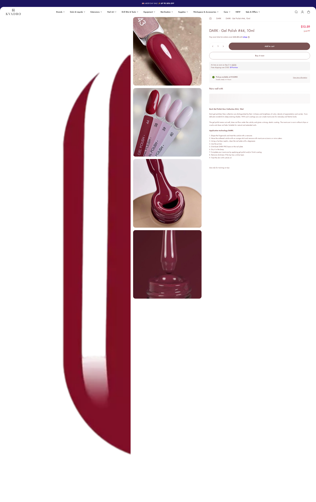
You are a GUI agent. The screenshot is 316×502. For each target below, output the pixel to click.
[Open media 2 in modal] (167, 51)
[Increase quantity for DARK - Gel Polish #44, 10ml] (224, 46)
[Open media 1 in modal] (68, 258)
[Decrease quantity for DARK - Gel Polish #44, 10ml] (212, 46)
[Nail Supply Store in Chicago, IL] (13, 12)
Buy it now (259, 55)
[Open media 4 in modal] (167, 193)
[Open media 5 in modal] (167, 264)
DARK (218, 18)
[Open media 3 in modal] (167, 122)
